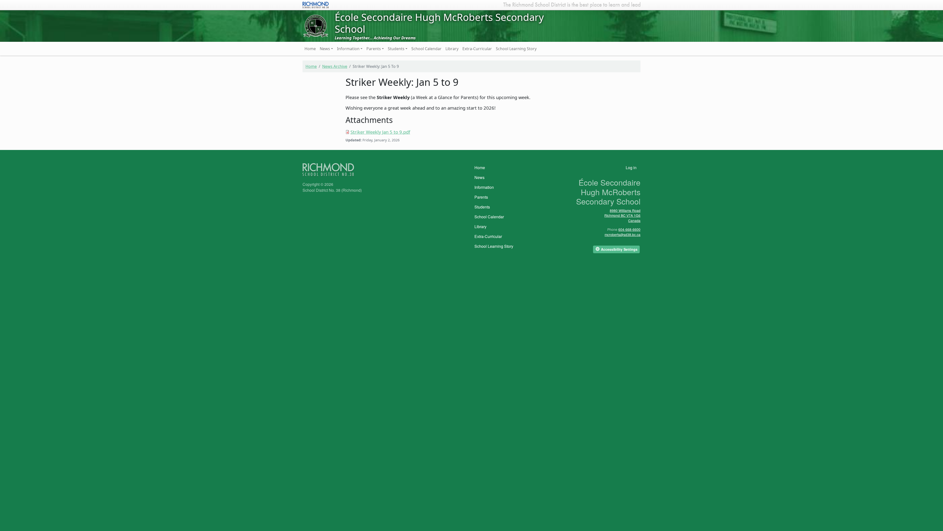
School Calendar (426, 48)
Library (451, 48)
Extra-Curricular (477, 48)
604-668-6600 (629, 229)
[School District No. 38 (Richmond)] (316, 4)
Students (396, 48)
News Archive (334, 66)
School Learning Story (516, 48)
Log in (631, 167)
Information (348, 48)
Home (310, 48)
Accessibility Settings (616, 249)
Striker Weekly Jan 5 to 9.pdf (380, 132)
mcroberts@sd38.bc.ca (622, 234)
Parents (373, 48)
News (325, 48)
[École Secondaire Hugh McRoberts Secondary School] (316, 25)
